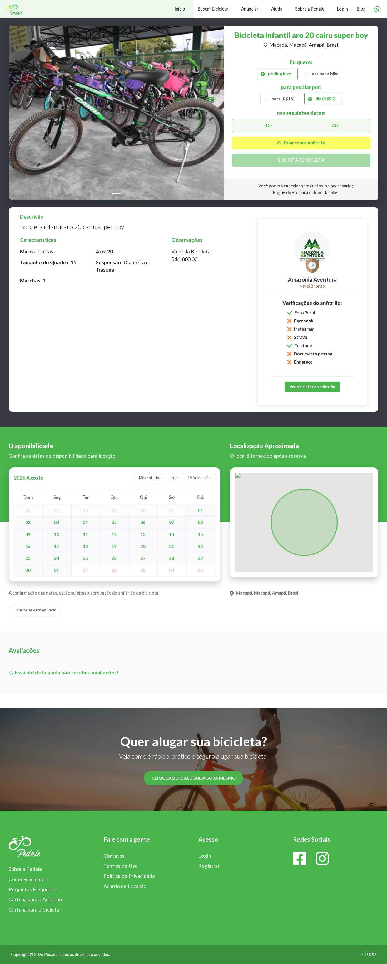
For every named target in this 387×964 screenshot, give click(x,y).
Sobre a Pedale (25, 869)
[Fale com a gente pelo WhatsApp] (377, 9)
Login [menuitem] (342, 9)
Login (204, 856)
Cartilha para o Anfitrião (35, 899)
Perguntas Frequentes (34, 889)
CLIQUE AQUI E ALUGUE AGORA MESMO (194, 778)
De (269, 125)
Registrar (209, 866)
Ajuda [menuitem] (276, 9)
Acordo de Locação (124, 886)
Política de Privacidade (129, 876)
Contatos (114, 856)
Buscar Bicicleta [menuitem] (213, 9)
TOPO (370, 954)
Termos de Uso (120, 866)
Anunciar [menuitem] (250, 9)
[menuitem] (97, 9)
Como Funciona (26, 879)
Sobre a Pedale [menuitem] (309, 9)
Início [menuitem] (180, 9)
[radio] (277, 74)
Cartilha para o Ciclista (34, 910)
